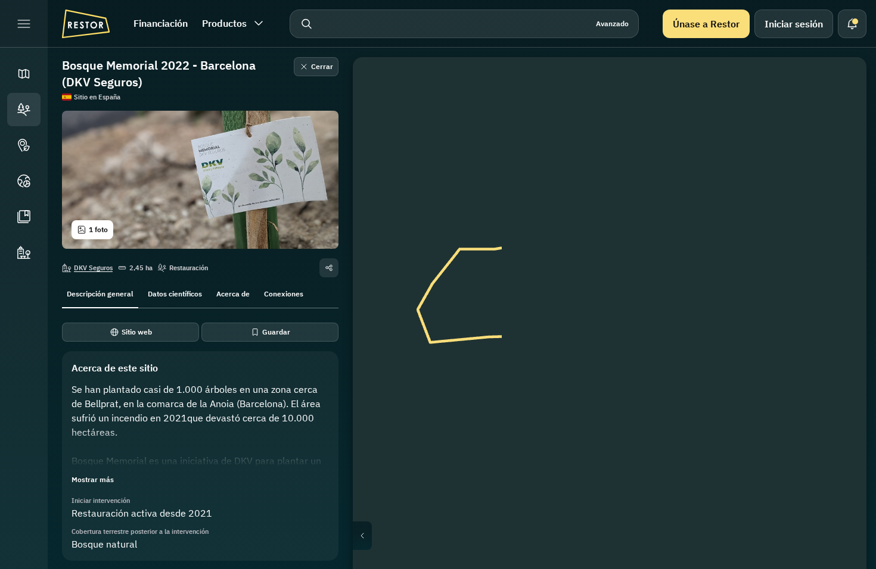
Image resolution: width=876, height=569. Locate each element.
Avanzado (612, 23)
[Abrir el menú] (24, 24)
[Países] (24, 181)
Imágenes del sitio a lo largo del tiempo (619, 535)
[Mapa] (24, 73)
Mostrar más (93, 479)
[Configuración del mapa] (840, 140)
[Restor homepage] (86, 24)
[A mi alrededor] (840, 198)
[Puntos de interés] (24, 145)
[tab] (100, 292)
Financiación (160, 23)
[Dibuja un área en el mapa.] (840, 83)
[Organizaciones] (24, 252)
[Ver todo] (840, 169)
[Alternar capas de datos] (840, 112)
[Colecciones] (24, 216)
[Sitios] (24, 109)
